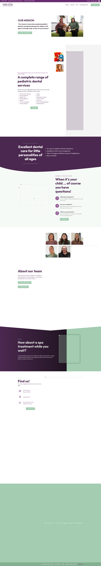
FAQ (77, 4)
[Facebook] (99, 1)
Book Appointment (84, 4)
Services (67, 4)
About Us (73, 4)
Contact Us (58, 523)
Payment (88, 1)
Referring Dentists (94, 1)
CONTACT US (95, 4)
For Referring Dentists (78, 523)
